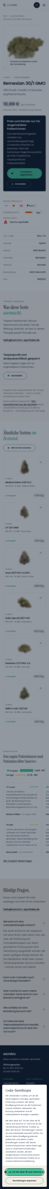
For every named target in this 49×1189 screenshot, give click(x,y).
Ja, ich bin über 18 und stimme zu (25, 1172)
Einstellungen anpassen (24, 1180)
